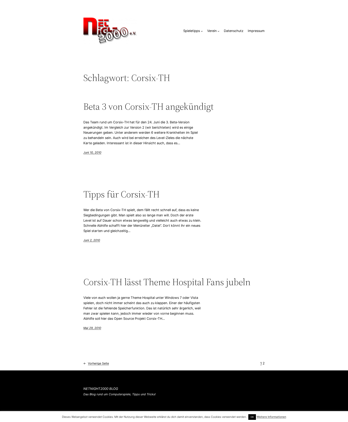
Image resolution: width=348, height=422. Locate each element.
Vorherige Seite (96, 363)
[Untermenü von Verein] (218, 31)
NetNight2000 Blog (100, 389)
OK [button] (252, 416)
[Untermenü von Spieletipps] (202, 31)
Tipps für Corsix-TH (121, 194)
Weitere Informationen (271, 417)
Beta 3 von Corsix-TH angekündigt (148, 106)
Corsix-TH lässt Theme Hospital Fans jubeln (166, 281)
